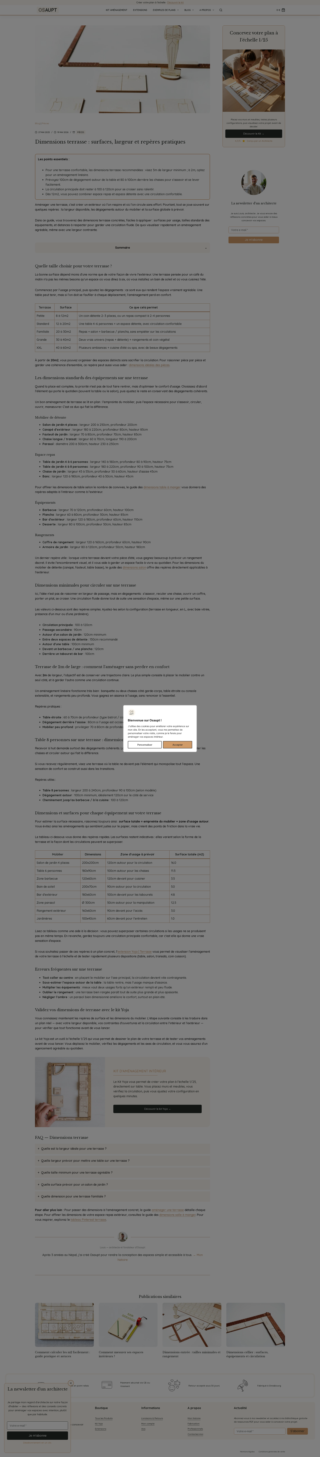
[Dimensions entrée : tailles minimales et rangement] (191, 1325)
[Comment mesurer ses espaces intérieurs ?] (128, 1325)
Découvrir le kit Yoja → (157, 1108)
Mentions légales (247, 1451)
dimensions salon (134, 567)
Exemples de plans (164, 10)
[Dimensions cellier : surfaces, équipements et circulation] (255, 1325)
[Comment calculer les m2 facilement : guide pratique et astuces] (64, 1325)
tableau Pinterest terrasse (88, 1220)
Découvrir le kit (175, 2)
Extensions (140, 10)
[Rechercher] (221, 10)
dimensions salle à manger (177, 1215)
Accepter (177, 744)
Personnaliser (144, 744)
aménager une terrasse (168, 1210)
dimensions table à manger (162, 487)
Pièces (45, 123)
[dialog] (160, 728)
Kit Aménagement (116, 10)
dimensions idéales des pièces (149, 365)
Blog (187, 10)
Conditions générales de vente (272, 1451)
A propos (205, 10)
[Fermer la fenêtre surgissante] (70, 1383)
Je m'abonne (37, 1435)
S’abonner (297, 1431)
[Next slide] (282, 1385)
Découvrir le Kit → (253, 133)
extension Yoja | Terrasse (135, 952)
